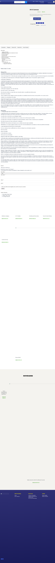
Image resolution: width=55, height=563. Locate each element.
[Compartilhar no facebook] (36, 23)
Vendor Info (19, 47)
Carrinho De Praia (5, 239)
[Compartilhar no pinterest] (38, 23)
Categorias (42, 2)
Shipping (8, 47)
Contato (36, 1)
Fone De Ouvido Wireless (47, 216)
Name (2, 180)
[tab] (3, 47)
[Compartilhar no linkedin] (43, 23)
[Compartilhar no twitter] (41, 23)
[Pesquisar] (26, 2)
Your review (3, 174)
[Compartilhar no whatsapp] (40, 23)
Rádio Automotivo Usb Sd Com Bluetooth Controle (36, 480)
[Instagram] (2, 559)
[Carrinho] (54, 2)
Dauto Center (8, 195)
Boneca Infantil (18, 357)
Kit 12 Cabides (18, 216)
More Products (25, 47)
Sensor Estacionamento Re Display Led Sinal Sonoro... (4, 392)
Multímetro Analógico (5, 216)
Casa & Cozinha (43, 25)
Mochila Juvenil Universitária (34, 216)
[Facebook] (1, 559)
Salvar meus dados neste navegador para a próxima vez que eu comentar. (14, 186)
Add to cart (37, 18)
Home (34, 1)
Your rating (3, 171)
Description (3, 47)
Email (2, 183)
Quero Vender (41, 1)
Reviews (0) (14, 47)
